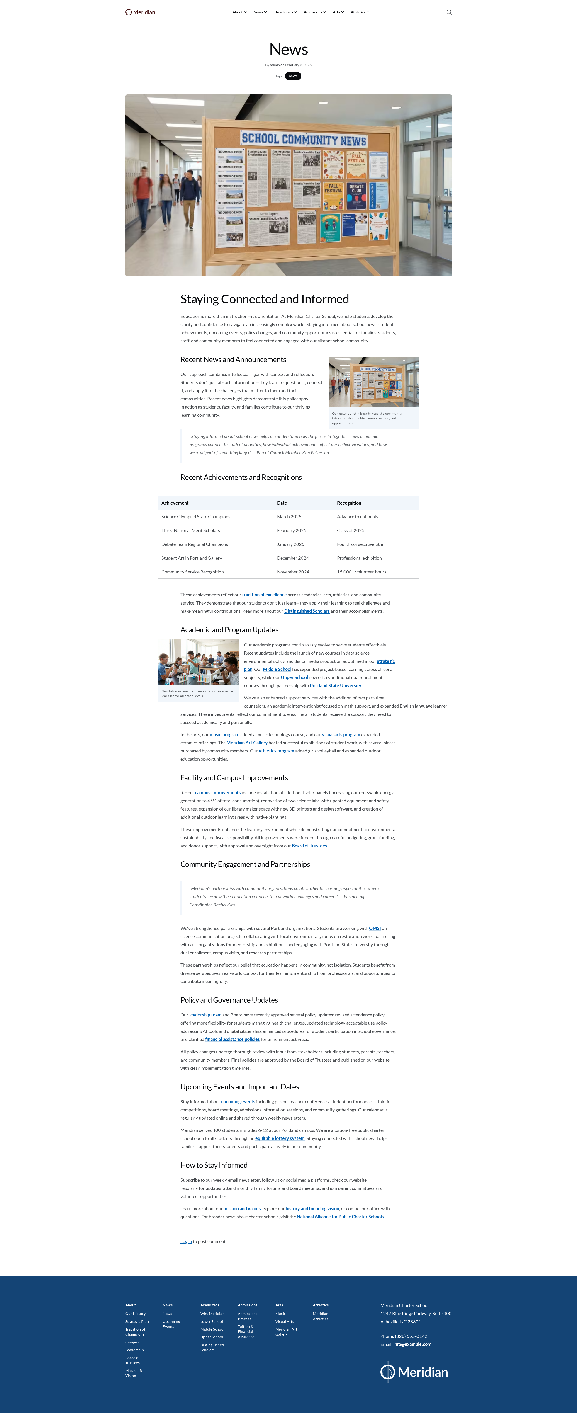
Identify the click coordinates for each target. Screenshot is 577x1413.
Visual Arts (284, 1321)
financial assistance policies (232, 1039)
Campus (132, 1342)
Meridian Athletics (320, 1316)
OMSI (375, 928)
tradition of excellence (264, 594)
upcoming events (238, 1101)
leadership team (205, 1014)
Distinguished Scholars (307, 611)
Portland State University (335, 685)
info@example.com (412, 1344)
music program (224, 734)
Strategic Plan (137, 1321)
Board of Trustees (309, 845)
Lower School (211, 1321)
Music (280, 1313)
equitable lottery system (280, 1138)
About (238, 12)
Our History (135, 1313)
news (293, 76)
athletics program (276, 750)
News (258, 12)
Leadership (134, 1350)
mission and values (242, 1208)
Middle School (277, 669)
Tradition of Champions (135, 1331)
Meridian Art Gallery (247, 742)
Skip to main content (11, 8)
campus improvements (218, 792)
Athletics (358, 12)
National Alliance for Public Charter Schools (340, 1216)
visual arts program (341, 734)
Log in (186, 1241)
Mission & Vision (133, 1372)
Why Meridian (212, 1313)
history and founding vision (312, 1208)
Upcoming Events (171, 1323)
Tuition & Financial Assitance (246, 1331)
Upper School (294, 677)
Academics (284, 12)
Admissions (313, 12)
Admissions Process (247, 1316)
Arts (336, 12)
